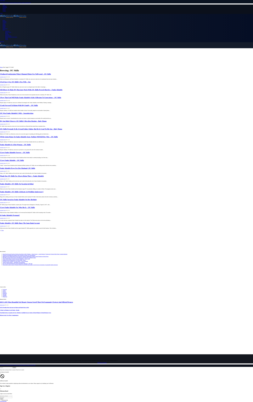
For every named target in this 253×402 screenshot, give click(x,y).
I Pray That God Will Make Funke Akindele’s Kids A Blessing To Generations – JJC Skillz (30, 97)
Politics (4, 26)
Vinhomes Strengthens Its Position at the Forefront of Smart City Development (19, 255)
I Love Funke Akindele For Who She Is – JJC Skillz (17, 207)
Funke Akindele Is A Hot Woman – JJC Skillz (15, 145)
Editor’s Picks (8, 32)
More (4, 29)
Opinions (7, 34)
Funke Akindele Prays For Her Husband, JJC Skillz (17, 168)
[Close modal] (0, 373)
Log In (2, 398)
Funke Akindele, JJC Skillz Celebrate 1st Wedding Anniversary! (21, 192)
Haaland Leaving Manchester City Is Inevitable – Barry (14, 260)
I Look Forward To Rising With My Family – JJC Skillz (19, 105)
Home (4, 20)
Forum (4, 9)
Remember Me (5, 400)
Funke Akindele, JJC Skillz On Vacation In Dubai (17, 184)
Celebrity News (3, 84)
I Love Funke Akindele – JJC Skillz (12, 160)
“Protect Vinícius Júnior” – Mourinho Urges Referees (14, 262)
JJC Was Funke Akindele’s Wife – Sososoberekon (16, 113)
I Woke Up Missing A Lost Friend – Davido (9, 310)
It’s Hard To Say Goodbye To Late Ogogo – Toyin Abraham (15, 261)
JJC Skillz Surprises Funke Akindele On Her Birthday (18, 199)
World (6, 38)
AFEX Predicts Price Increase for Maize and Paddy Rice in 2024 (14, 307)
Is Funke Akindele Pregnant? (10, 215)
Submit (14, 367)
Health (6, 33)
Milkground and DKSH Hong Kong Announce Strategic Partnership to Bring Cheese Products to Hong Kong (25, 256)
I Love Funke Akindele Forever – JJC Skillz (15, 152)
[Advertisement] (39, 57)
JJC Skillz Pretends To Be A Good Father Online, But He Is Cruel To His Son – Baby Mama (31, 129)
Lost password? (3, 401)
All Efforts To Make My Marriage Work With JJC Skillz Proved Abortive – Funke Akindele (31, 90)
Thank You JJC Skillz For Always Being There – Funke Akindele (22, 176)
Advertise (5, 6)
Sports (4, 27)
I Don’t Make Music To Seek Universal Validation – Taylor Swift (16, 258)
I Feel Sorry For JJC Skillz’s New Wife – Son (15, 82)
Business (4, 21)
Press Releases (8, 35)
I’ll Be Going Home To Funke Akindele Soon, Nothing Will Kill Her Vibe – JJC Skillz (29, 137)
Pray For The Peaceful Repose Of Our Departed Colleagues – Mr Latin (17, 263)
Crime (4, 23)
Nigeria (4, 25)
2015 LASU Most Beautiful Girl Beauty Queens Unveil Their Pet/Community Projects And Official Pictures (36, 302)
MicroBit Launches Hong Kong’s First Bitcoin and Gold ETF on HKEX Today (19, 257)
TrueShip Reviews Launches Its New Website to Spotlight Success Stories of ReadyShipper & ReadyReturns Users (25, 312)
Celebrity (4, 22)
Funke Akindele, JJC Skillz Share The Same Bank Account (20, 223)
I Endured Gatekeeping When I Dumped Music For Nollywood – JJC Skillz (25, 74)
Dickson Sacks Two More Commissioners (9, 315)
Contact (4, 11)
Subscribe (2, 41)
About (4, 5)
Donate (4, 8)
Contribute (5, 7)
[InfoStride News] (13, 18)
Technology (5, 28)
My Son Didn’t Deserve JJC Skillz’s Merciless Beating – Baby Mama (23, 121)
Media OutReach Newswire (11, 37)
